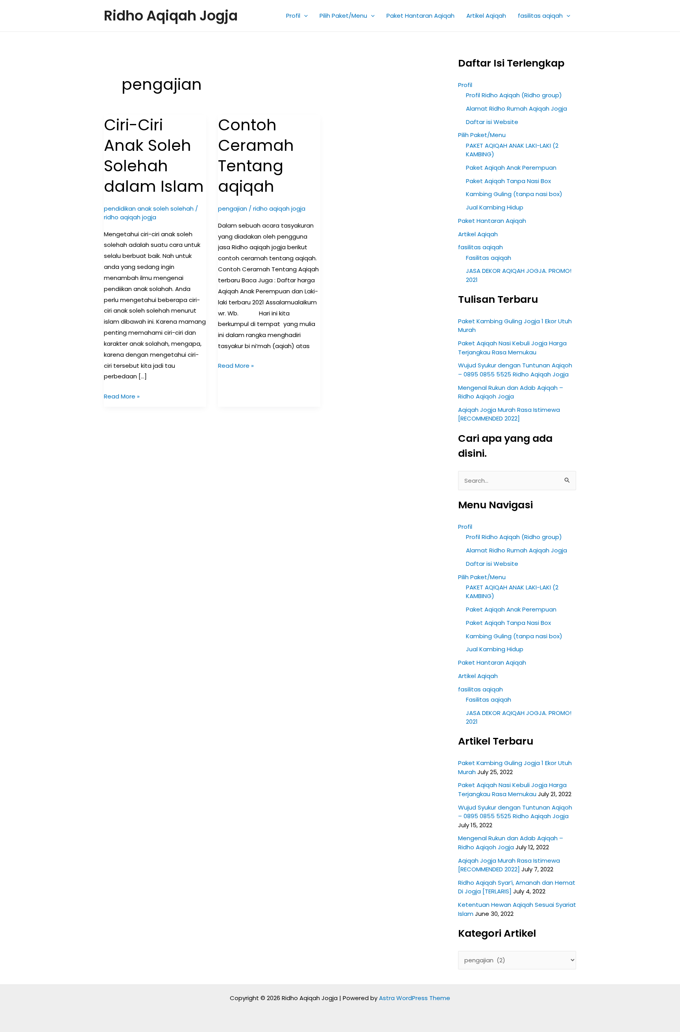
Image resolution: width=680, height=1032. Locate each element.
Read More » (122, 395)
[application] (304, 15)
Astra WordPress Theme (414, 998)
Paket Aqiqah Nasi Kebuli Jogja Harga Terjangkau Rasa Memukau (512, 347)
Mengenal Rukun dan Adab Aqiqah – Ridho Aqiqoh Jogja (510, 392)
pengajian (232, 208)
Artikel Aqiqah (486, 15)
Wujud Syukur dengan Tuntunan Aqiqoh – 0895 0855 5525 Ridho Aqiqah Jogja (515, 369)
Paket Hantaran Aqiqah (420, 15)
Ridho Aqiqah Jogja (171, 15)
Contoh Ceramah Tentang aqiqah (256, 155)
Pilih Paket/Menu (343, 15)
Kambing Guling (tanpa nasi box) (514, 194)
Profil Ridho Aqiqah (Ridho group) (514, 95)
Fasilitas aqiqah (488, 258)
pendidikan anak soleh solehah (149, 208)
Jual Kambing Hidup (494, 207)
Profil (293, 15)
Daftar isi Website (492, 122)
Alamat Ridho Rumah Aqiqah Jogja (516, 108)
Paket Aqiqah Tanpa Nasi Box (508, 181)
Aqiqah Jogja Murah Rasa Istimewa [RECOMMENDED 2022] (509, 414)
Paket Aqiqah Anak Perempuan (511, 167)
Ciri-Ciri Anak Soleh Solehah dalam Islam (154, 155)
